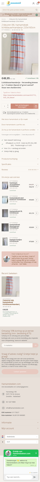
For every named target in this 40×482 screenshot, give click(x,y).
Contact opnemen (20, 372)
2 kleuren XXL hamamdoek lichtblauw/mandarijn (10, 302)
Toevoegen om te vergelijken (11, 135)
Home (4, 19)
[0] (37, 3)
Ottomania (6, 29)
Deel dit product (27, 135)
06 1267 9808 (10, 402)
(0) (22, 30)
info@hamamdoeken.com (15, 408)
